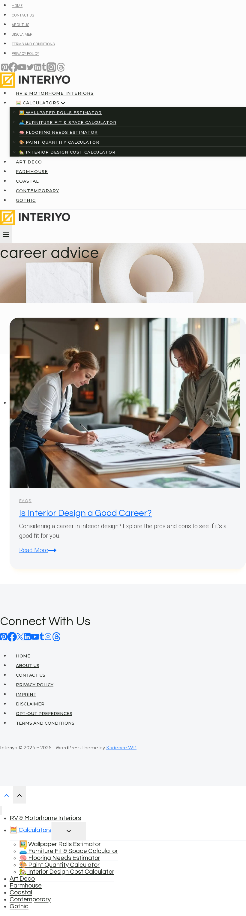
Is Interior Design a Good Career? (85, 513)
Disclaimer (30, 704)
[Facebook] (12, 636)
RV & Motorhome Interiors (45, 818)
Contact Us (30, 675)
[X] (20, 636)
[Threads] (56, 636)
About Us (27, 665)
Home (23, 656)
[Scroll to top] (6, 795)
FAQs (25, 501)
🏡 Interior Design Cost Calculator (66, 872)
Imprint (26, 694)
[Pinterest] (3, 636)
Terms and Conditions (45, 723)
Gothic (19, 906)
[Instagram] (48, 636)
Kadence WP (121, 747)
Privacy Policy (34, 684)
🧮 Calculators (30, 830)
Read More (37, 550)
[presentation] (128, 403)
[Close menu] (1, 810)
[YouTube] (35, 636)
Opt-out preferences (44, 713)
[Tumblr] (41, 636)
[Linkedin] (27, 636)
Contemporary (30, 899)
